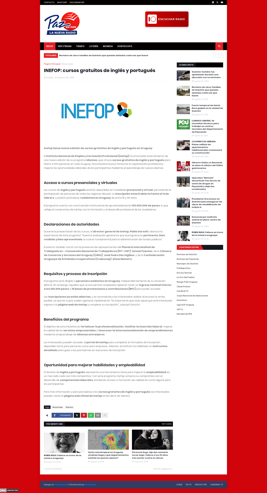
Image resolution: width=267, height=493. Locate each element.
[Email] (98, 415)
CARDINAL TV (216, 484)
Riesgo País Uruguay (187, 281)
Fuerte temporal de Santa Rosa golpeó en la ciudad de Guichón (94, 55)
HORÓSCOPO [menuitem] (124, 46)
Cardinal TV (182, 291)
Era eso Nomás (184, 272)
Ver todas (167, 424)
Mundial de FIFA (184, 313)
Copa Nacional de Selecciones (192, 295)
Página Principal (52, 63)
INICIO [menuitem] (49, 46)
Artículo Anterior (53, 468)
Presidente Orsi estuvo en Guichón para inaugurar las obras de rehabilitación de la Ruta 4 (207, 203)
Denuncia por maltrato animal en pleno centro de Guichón (206, 220)
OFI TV (180, 309)
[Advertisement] (167, 34)
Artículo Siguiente (162, 468)
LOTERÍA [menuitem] (93, 46)
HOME (179, 484)
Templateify (61, 484)
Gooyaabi (90, 484)
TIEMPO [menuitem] (80, 46)
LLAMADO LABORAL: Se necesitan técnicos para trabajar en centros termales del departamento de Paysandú (207, 126)
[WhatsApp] (91, 415)
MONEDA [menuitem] (108, 46)
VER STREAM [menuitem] (64, 46)
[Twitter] (77, 415)
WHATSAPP (62, 2)
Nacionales (67, 63)
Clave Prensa (183, 286)
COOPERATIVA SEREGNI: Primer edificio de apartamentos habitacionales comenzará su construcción (207, 147)
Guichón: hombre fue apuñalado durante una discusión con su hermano (206, 74)
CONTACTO (49, 2)
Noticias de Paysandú (188, 259)
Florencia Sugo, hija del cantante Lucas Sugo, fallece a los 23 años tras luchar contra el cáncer (150, 455)
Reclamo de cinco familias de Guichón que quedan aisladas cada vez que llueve (206, 91)
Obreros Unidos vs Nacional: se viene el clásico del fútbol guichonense (207, 165)
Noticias (69, 407)
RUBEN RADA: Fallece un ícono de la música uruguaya (62, 457)
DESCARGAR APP (77, 2)
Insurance (182, 300)
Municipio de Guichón (187, 263)
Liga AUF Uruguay (185, 304)
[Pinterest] (84, 415)
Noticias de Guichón (187, 254)
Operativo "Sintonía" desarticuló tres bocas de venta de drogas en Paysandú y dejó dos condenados (206, 184)
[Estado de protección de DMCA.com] (9, 491)
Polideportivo (184, 268)
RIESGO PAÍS (201, 484)
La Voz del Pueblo (186, 277)
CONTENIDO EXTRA (189, 247)
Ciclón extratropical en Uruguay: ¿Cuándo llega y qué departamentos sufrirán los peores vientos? (108, 455)
